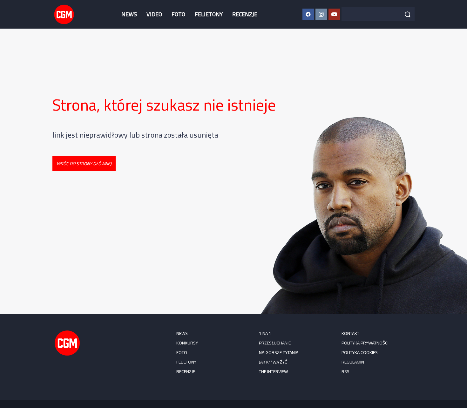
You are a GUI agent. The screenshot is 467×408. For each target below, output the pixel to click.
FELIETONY (209, 14)
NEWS (129, 14)
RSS (345, 371)
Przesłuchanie (275, 343)
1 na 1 (265, 333)
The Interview (273, 371)
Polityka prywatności (365, 343)
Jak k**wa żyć (273, 362)
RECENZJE (244, 14)
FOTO (178, 14)
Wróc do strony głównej (84, 164)
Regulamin (353, 362)
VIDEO (154, 14)
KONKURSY (187, 343)
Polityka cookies (360, 352)
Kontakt (350, 333)
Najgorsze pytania (278, 352)
